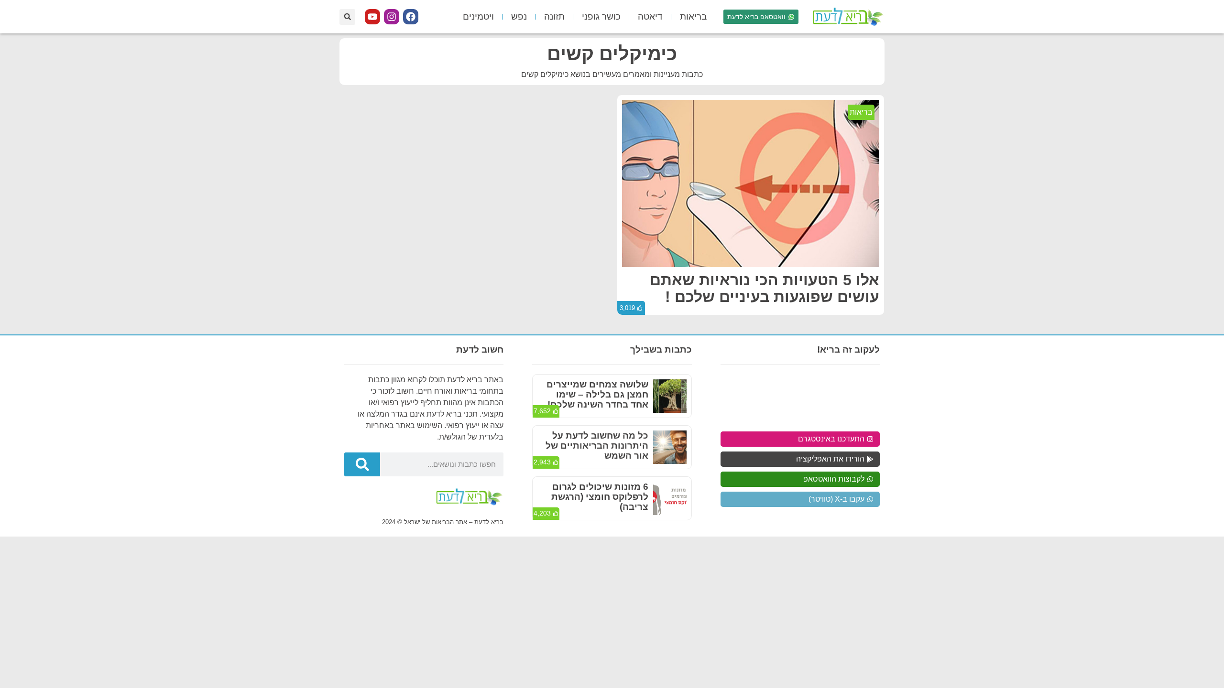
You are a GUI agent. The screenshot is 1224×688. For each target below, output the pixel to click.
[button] (347, 17)
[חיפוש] (362, 464)
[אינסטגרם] (391, 16)
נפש (519, 16)
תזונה (554, 16)
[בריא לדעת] (846, 17)
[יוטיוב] (372, 16)
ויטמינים (478, 16)
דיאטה (650, 16)
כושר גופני (601, 16)
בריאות (693, 16)
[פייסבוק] (410, 16)
